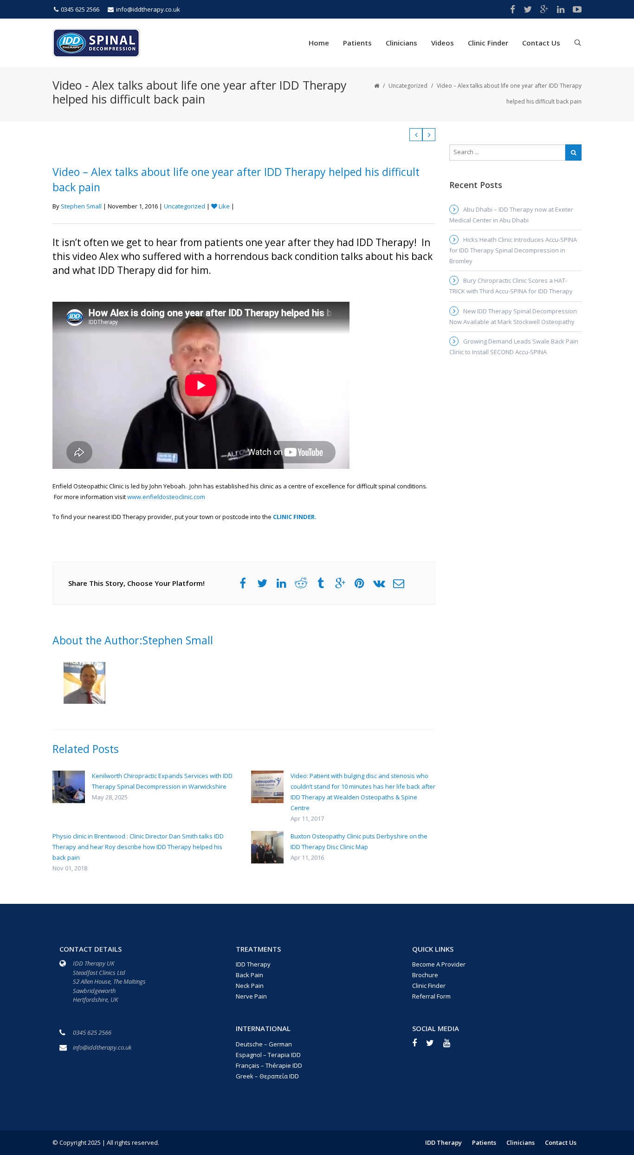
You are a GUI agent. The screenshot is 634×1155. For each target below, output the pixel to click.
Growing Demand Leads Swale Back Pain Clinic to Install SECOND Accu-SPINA (513, 346)
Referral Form (431, 996)
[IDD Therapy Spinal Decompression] (96, 41)
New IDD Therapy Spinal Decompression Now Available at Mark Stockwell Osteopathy (513, 316)
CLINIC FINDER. (295, 517)
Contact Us (541, 42)
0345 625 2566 (80, 9)
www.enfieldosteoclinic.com (166, 497)
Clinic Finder (488, 42)
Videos (442, 42)
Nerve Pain (251, 996)
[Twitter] (434, 1046)
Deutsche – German (264, 1044)
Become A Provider (439, 964)
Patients (357, 42)
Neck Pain (250, 985)
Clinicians (401, 42)
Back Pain (249, 975)
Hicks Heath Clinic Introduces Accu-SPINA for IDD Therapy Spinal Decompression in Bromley (513, 250)
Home (319, 42)
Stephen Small (81, 206)
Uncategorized (407, 86)
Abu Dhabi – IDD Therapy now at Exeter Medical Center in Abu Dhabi (511, 214)
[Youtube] (451, 1046)
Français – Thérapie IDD (269, 1065)
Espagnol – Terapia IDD (268, 1055)
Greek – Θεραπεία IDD (267, 1076)
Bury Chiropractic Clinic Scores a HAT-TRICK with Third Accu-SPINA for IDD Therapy (511, 285)
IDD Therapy (253, 964)
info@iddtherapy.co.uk (148, 9)
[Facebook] (419, 1046)
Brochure (425, 975)
